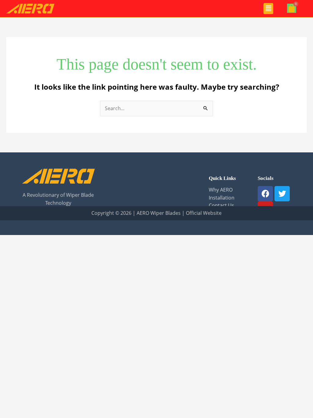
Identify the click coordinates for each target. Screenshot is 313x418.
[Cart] (291, 8)
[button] (268, 8)
